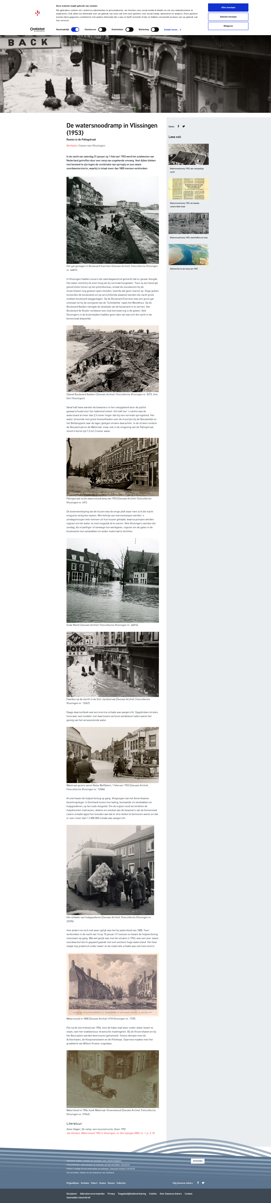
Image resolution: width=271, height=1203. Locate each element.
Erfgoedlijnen (72, 1183)
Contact (188, 1194)
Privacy (111, 1194)
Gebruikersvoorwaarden (92, 1194)
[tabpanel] (135, 74)
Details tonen (170, 29)
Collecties (121, 1183)
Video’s (94, 1183)
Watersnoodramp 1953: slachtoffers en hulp (189, 237)
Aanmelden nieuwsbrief (78, 1198)
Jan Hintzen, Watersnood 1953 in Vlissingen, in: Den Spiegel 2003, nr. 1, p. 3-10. (110, 1133)
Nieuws (111, 1183)
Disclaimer (71, 1194)
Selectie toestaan (228, 17)
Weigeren (228, 26)
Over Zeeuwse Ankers (171, 1194)
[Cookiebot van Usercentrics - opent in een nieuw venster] (37, 30)
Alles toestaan (228, 7)
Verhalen (85, 1183)
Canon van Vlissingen (91, 145)
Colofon (153, 1194)
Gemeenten (197, 1161)
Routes (102, 1183)
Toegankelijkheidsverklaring (132, 1194)
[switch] (102, 29)
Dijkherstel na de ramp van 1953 (184, 268)
